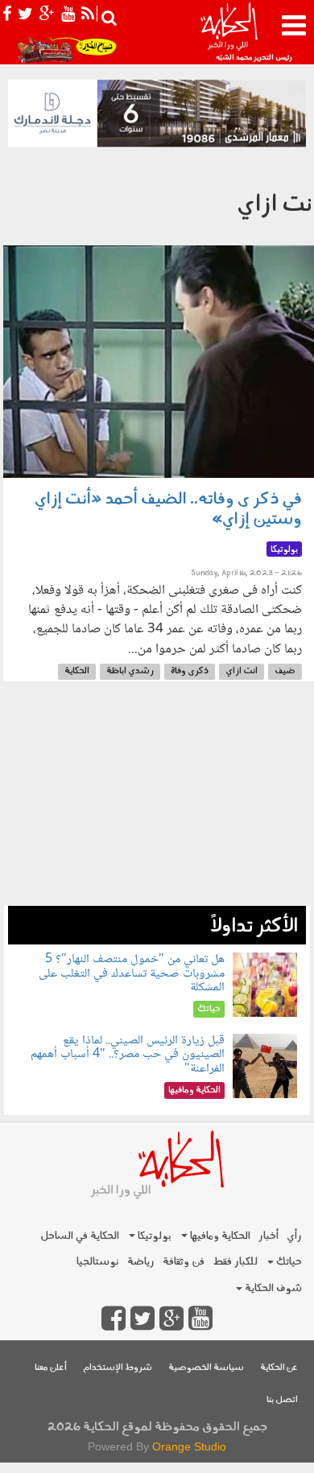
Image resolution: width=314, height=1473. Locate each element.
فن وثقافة (184, 1261)
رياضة (141, 1261)
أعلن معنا (51, 1368)
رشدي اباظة (130, 671)
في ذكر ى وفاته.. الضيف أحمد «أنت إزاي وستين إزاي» (168, 510)
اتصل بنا (282, 1400)
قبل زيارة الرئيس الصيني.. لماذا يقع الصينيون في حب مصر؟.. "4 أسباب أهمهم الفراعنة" (128, 1055)
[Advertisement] (157, 801)
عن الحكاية (279, 1368)
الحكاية (76, 671)
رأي (294, 1236)
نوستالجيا (97, 1261)
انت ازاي (241, 671)
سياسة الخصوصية (206, 1368)
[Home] (229, 32)
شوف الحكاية (272, 1288)
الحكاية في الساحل (79, 1236)
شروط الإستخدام (117, 1368)
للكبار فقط (235, 1261)
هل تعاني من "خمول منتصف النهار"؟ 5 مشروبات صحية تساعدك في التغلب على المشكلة (132, 973)
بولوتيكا (153, 1236)
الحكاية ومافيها (219, 1236)
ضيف (285, 671)
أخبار (268, 1236)
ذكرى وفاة (190, 671)
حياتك (288, 1261)
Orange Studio (189, 1446)
